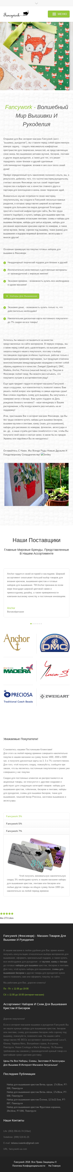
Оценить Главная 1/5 (1, 914)
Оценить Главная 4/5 (9, 914)
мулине (46, 961)
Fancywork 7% (14, 831)
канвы (54, 961)
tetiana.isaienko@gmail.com (25, 1143)
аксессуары (54, 233)
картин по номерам (48, 226)
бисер (22, 230)
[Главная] (16, 14)
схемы (51, 218)
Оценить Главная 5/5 (12, 914)
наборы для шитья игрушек (37, 222)
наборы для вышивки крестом (49, 215)
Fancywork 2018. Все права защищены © (35, 1162)
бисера (63, 961)
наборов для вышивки (26, 965)
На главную (54, 1165)
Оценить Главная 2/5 (4, 914)
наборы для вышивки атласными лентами (25, 218)
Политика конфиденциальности (28, 1165)
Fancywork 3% (14, 816)
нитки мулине (10, 230)
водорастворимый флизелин (32, 233)
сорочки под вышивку (37, 230)
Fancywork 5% (14, 823)
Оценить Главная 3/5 (6, 914)
